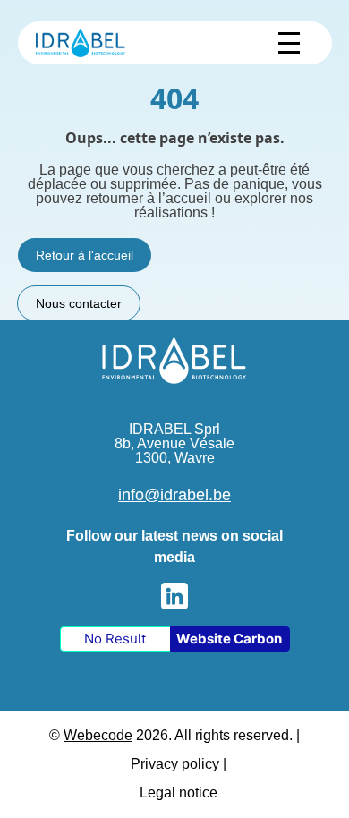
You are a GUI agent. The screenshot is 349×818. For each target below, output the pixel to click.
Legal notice (178, 792)
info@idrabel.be (174, 495)
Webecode (98, 735)
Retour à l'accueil (84, 255)
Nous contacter (79, 303)
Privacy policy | (178, 763)
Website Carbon (229, 638)
